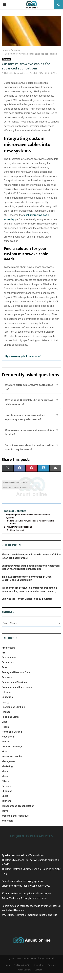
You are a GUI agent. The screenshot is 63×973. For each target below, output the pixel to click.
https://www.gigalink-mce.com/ (22, 356)
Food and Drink (10, 716)
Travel (5, 811)
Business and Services (14, 682)
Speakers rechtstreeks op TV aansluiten (23, 855)
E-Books (6, 692)
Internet (6, 741)
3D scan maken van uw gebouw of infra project (26, 893)
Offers (5, 781)
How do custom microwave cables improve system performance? (31, 417)
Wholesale (7, 820)
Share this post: (17, 530)
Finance (6, 712)
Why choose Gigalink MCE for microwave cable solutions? (31, 402)
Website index (24, 970)
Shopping (7, 791)
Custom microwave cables (16, 482)
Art (3, 652)
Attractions (8, 662)
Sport (5, 796)
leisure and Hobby (12, 756)
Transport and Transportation (18, 806)
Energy (5, 702)
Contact (38, 970)
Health (5, 726)
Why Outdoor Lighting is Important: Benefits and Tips (29, 915)
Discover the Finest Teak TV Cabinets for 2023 (26, 885)
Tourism (6, 801)
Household (8, 736)
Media (5, 771)
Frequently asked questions (19, 527)
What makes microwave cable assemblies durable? (31, 432)
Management (9, 761)
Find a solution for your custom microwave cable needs (32, 522)
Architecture (8, 647)
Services (6, 786)
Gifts (4, 721)
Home (7, 965)
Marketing (7, 766)
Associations (9, 657)
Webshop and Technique (15, 815)
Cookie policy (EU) (22, 965)
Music (5, 776)
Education (7, 697)
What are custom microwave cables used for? (31, 387)
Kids (4, 751)
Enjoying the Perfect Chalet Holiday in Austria (27, 598)
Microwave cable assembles (16, 487)
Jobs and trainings (12, 746)
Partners (52, 965)
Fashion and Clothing (13, 707)
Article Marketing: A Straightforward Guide (24, 898)
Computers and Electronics (17, 687)
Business (6, 59)
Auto (4, 667)
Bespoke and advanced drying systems (22, 881)
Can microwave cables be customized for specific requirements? (31, 447)
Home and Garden (12, 731)
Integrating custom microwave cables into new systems (28, 516)
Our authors (39, 965)
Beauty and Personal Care (16, 672)
